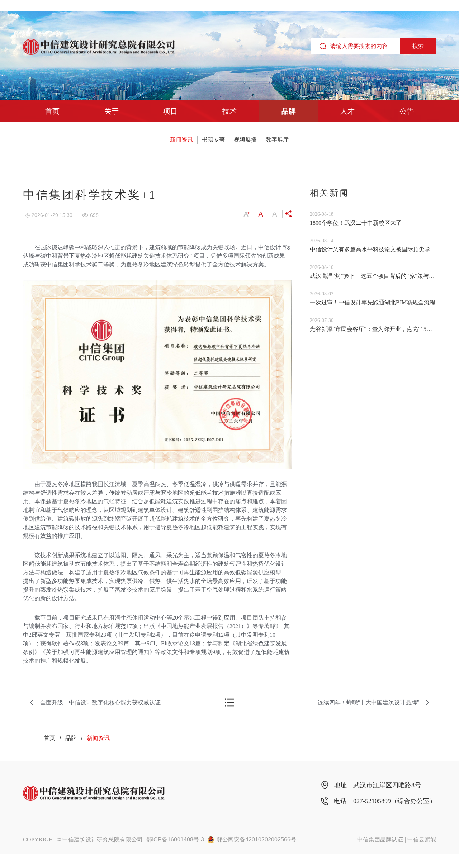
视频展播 (245, 140)
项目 (170, 111)
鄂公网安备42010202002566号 (256, 839)
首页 (52, 111)
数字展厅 (277, 140)
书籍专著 (213, 140)
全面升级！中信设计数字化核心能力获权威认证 (100, 702)
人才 (347, 111)
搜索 (418, 46)
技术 (229, 111)
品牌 (288, 111)
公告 (406, 111)
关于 (111, 111)
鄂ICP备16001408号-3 (175, 839)
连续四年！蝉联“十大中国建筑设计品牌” (368, 702)
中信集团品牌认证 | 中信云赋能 (396, 839)
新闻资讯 (181, 140)
